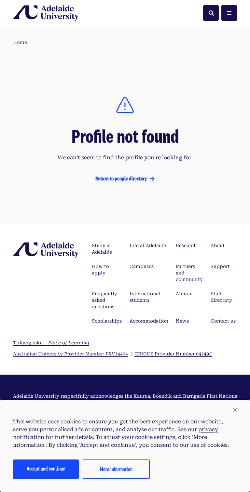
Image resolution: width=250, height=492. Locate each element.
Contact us (223, 321)
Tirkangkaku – (51, 342)
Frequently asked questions (104, 300)
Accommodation (149, 321)
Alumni (184, 293)
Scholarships (107, 321)
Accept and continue (46, 468)
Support (220, 266)
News (182, 321)
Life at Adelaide (148, 245)
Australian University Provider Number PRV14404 (70, 353)
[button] (235, 410)
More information (116, 469)
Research (186, 245)
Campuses (142, 266)
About (218, 245)
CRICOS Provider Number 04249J (173, 353)
